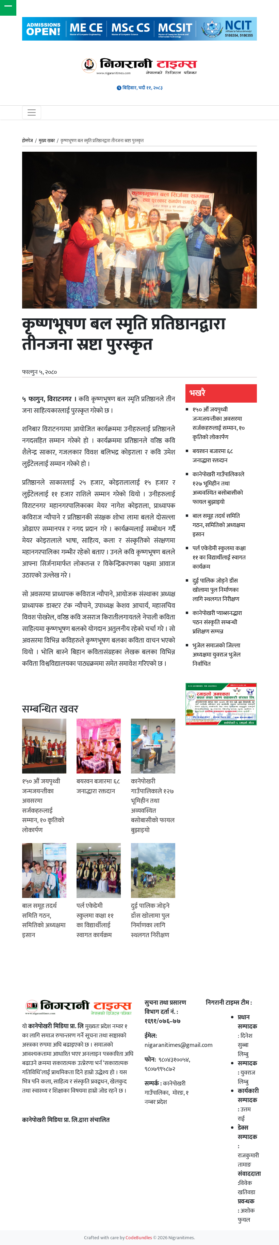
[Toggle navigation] (31, 112)
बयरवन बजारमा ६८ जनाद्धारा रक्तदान (213, 456)
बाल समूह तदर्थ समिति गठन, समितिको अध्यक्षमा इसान (219, 525)
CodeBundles (139, 1238)
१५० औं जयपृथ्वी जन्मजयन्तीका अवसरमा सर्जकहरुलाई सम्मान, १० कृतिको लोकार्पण (219, 423)
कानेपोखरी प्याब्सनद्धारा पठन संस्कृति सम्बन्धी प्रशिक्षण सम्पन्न (217, 622)
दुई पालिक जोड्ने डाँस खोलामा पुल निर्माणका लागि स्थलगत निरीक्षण (216, 590)
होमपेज (27, 141)
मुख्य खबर (47, 141)
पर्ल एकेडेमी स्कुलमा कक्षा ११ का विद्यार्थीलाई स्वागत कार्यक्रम (219, 557)
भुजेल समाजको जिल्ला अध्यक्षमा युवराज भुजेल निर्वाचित (217, 655)
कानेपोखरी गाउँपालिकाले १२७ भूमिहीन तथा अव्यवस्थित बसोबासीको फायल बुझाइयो (218, 488)
